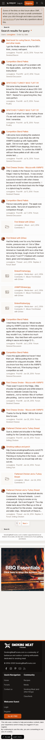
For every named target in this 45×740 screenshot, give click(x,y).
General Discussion (13, 76)
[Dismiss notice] (41, 10)
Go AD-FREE (13, 716)
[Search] (42, 3)
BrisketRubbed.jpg (22, 303)
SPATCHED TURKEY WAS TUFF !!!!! (22, 83)
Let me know (8, 19)
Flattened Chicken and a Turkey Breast (23, 428)
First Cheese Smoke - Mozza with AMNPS (24, 167)
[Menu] (3, 3)
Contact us (8, 689)
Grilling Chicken (12, 440)
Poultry (9, 104)
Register (7, 712)
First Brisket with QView (24, 222)
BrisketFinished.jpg (22, 271)
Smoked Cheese (13, 194)
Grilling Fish (10, 467)
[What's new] (36, 3)
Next (25, 523)
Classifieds (28, 696)
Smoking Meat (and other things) (31, 690)
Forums (7, 685)
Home (6, 680)
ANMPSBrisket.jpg (22, 287)
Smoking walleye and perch (18, 446)
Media (26, 685)
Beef (14, 265)
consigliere (11, 34)
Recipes (27, 680)
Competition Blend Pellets (17, 61)
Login (6, 707)
